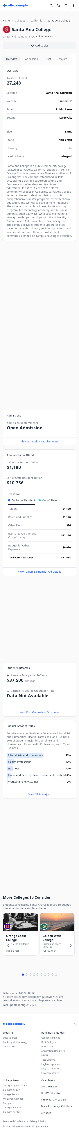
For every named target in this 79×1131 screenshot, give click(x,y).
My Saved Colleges (13, 1098)
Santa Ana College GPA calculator (42, 1000)
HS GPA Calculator (51, 1093)
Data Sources (10, 1037)
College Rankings (50, 1037)
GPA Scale (46, 1112)
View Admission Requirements (39, 441)
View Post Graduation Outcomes (39, 712)
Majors (63, 59)
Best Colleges (48, 1042)
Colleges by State (12, 1112)
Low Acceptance (50, 1073)
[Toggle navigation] (73, 5)
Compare (8, 1103)
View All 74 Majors (39, 794)
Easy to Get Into (50, 1068)
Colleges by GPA (11, 1089)
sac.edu (64, 101)
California (66, 92)
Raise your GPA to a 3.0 (53, 1099)
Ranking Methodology (15, 1042)
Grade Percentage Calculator (56, 1106)
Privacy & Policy (38, 1121)
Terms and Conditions (14, 1121)
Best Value (47, 1046)
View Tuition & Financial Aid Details (39, 571)
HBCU (44, 1055)
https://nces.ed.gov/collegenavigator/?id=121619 (33, 996)
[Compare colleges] (58, 5)
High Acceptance (50, 1064)
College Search (11, 1094)
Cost (48, 59)
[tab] (22, 500)
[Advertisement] (39, 284)
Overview (11, 59)
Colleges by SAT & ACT (15, 1085)
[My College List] (65, 5)
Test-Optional (48, 1059)
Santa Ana (52, 92)
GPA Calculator (49, 1086)
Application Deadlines (53, 1051)
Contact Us (9, 1046)
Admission (31, 59)
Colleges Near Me (12, 1107)
